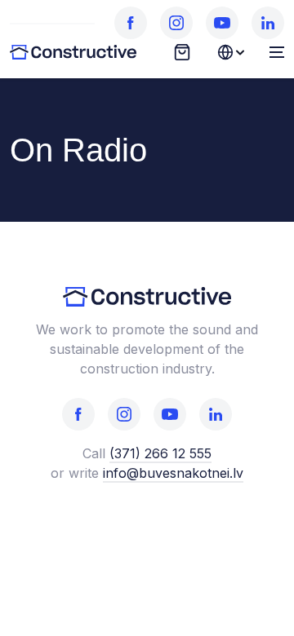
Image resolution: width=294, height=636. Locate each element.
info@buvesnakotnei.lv (173, 473)
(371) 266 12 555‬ (160, 453)
